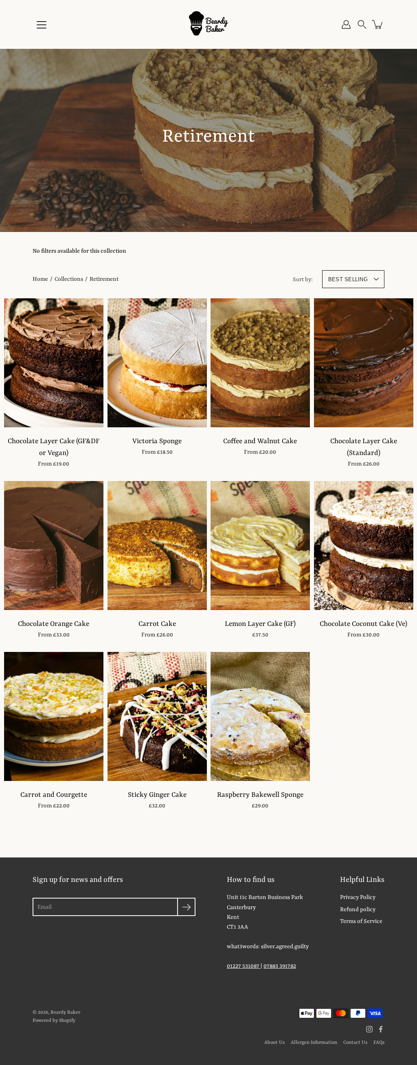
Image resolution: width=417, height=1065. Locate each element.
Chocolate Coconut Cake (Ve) (363, 624)
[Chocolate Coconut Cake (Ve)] (363, 545)
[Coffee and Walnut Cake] (260, 362)
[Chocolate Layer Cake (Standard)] (363, 362)
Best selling (348, 279)
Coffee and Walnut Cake (260, 441)
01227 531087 (244, 966)
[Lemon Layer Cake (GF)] (260, 545)
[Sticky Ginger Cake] (157, 716)
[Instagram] (369, 1029)
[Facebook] (380, 1029)
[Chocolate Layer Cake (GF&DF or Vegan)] (53, 362)
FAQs (378, 1042)
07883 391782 (279, 966)
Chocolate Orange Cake (53, 624)
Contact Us (355, 1042)
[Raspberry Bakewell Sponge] (260, 716)
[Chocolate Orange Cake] (53, 545)
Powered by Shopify (54, 1020)
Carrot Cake (157, 624)
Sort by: (303, 279)
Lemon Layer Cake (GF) (260, 624)
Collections (69, 279)
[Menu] (41, 24)
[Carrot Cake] (157, 545)
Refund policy (357, 909)
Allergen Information (314, 1042)
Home (40, 279)
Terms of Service (361, 921)
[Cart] (377, 24)
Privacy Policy (357, 897)
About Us (274, 1042)
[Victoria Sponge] (157, 362)
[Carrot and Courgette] (53, 716)
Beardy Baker (65, 1012)
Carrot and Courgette (53, 795)
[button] (362, 24)
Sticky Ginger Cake (156, 795)
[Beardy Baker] (208, 24)
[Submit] (186, 907)
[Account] (346, 24)
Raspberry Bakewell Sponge (260, 795)
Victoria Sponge (157, 441)
